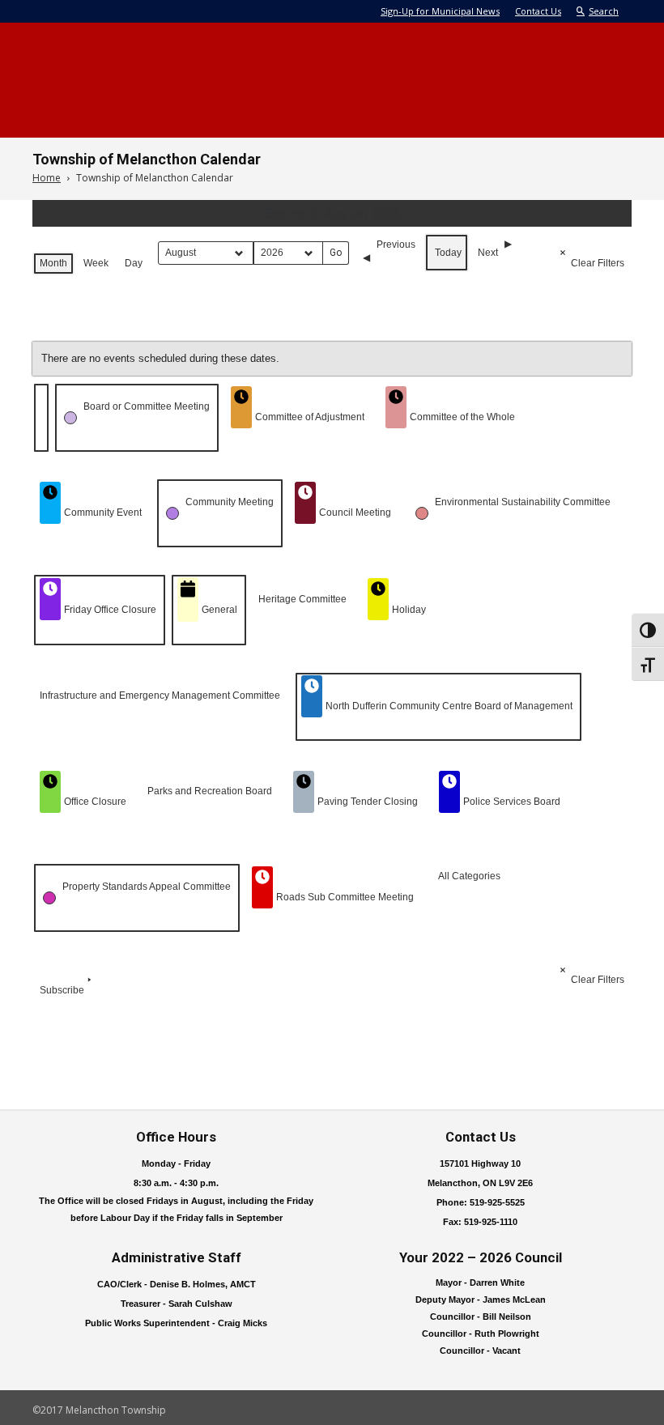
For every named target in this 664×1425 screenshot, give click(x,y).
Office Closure (95, 801)
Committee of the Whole (462, 417)
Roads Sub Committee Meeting (345, 897)
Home (46, 178)
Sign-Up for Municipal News (440, 11)
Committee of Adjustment (309, 417)
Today (448, 252)
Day (134, 263)
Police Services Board (511, 801)
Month (53, 263)
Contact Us (538, 11)
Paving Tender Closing (367, 801)
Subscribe (62, 990)
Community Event (103, 512)
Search (604, 11)
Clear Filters (597, 263)
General (219, 609)
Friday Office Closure (110, 609)
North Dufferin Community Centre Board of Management (449, 706)
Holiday (409, 609)
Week (96, 263)
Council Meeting (355, 512)
